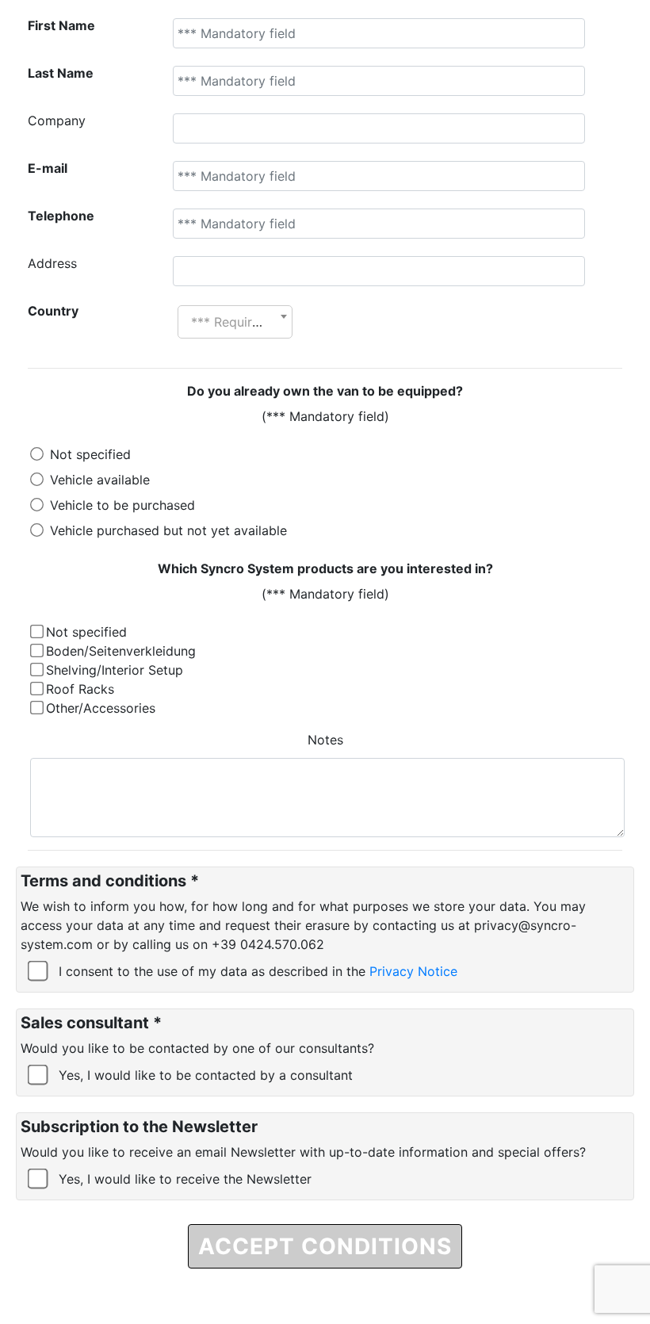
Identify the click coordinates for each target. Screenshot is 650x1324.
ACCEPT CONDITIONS (325, 1246)
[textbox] (235, 322)
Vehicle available (100, 480)
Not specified (90, 454)
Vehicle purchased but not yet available (168, 530)
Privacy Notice (413, 971)
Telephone (61, 216)
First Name (61, 25)
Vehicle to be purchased (122, 505)
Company (57, 120)
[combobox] (235, 322)
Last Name (61, 73)
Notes (325, 740)
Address (52, 263)
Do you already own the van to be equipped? (325, 391)
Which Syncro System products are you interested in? (325, 568)
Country (53, 311)
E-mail (47, 168)
